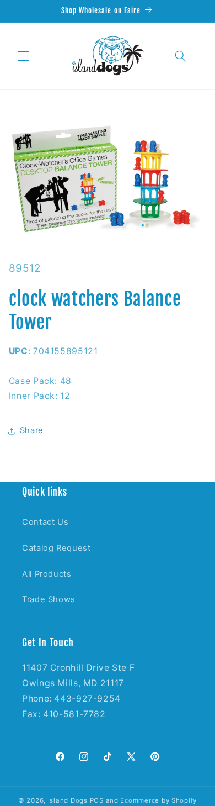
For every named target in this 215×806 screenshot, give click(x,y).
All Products (47, 574)
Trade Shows (49, 599)
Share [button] (32, 430)
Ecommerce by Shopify (158, 800)
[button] (23, 56)
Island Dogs (68, 800)
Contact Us (45, 522)
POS (97, 800)
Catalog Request (56, 548)
